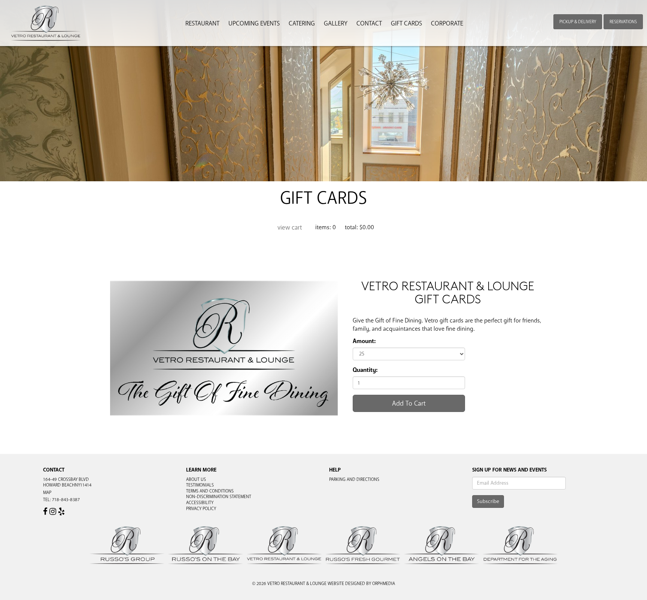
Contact (369, 23)
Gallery (335, 23)
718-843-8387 (66, 500)
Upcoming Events (254, 23)
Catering (302, 23)
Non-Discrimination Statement (218, 497)
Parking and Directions (354, 479)
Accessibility (199, 503)
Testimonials (200, 485)
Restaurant (202, 23)
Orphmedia (383, 584)
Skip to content (27, 34)
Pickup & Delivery (577, 22)
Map (47, 493)
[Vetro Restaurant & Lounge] (46, 23)
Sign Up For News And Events (509, 470)
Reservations (623, 22)
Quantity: (365, 370)
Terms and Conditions (210, 491)
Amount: (364, 341)
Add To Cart (409, 403)
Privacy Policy (201, 509)
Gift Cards (406, 23)
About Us (196, 479)
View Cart (289, 227)
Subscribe (488, 501)
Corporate (447, 23)
